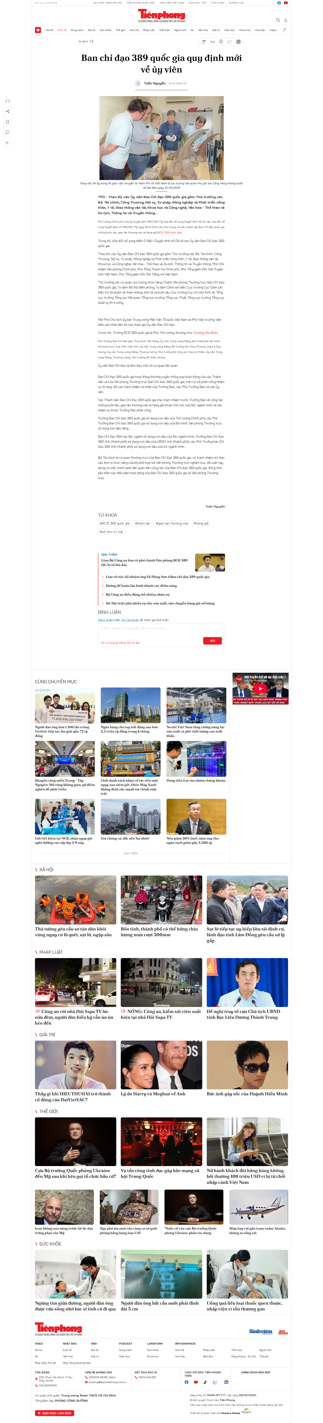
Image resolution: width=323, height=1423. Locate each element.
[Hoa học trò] (283, 1332)
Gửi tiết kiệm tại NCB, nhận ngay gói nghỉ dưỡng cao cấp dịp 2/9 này (63, 840)
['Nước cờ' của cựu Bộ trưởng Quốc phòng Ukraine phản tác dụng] (193, 1207)
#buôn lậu (142, 523)
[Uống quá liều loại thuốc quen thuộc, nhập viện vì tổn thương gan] (247, 1274)
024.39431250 (48, 1385)
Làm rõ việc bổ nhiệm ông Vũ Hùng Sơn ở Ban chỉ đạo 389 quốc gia (158, 577)
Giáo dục (229, 30)
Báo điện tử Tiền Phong (161, 15)
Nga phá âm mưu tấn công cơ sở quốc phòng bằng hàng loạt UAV (129, 1230)
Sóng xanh (77, 30)
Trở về (7, 143)
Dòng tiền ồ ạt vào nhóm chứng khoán (196, 780)
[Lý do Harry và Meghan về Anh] (161, 1065)
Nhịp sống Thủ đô (45, 1363)
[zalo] (217, 1382)
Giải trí (216, 30)
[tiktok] (207, 1382)
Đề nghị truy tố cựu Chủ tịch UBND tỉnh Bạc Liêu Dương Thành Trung (243, 1014)
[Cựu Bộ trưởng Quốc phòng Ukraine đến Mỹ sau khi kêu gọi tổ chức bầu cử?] (75, 1141)
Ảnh (94, 1343)
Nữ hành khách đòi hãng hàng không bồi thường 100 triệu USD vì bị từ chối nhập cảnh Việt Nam (246, 1176)
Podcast (125, 1343)
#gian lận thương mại (172, 523)
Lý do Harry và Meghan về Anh (153, 1094)
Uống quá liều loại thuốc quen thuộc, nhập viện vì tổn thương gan (244, 1306)
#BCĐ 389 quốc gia (115, 523)
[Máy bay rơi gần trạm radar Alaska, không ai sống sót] (258, 1207)
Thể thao (164, 30)
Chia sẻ (7, 111)
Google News (238, 41)
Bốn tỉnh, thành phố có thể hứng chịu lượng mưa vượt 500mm (159, 932)
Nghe (7, 101)
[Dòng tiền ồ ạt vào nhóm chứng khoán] (196, 759)
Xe (192, 30)
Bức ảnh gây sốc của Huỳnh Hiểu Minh (247, 1094)
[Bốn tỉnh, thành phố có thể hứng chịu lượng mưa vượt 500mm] (161, 900)
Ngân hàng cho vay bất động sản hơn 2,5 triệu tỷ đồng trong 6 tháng (129, 729)
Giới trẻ (134, 30)
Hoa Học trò (197, 2)
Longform (155, 1343)
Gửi (212, 641)
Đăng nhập (105, 620)
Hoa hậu (260, 30)
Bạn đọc (208, 1356)
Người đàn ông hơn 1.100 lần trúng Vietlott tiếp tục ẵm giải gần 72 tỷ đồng (62, 731)
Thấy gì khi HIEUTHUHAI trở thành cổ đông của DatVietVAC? (73, 1096)
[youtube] (286, 3)
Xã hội (49, 30)
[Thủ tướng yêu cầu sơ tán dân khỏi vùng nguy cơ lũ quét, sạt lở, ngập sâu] (75, 900)
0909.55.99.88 (98, 1377)
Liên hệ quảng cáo (98, 1372)
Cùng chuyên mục (56, 681)
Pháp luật (149, 30)
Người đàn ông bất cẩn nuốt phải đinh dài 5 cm (160, 1306)
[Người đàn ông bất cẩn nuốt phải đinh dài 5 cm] (161, 1274)
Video (273, 30)
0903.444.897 (147, 1377)
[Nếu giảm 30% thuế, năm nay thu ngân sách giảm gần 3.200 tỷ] (196, 817)
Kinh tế (62, 30)
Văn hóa (203, 30)
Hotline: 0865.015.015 (107, 2)
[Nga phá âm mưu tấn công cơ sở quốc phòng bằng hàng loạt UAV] (129, 1207)
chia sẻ (204, 41)
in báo (221, 41)
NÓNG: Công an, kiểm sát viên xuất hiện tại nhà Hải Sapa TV (161, 1014)
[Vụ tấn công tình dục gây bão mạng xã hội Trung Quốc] (161, 1141)
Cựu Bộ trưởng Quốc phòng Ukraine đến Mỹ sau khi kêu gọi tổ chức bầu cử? (75, 1173)
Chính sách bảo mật (256, 1372)
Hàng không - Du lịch (243, 1356)
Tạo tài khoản (130, 620)
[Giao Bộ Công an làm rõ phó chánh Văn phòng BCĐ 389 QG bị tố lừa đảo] (210, 563)
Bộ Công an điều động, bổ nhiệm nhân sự (137, 594)
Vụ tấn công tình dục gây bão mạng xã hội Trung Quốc (160, 1173)
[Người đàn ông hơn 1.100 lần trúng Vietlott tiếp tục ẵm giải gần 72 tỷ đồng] (65, 705)
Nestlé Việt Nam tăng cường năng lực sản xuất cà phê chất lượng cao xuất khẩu (196, 731)
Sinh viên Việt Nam (172, 2)
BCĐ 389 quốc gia (169, 232)
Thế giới (120, 30)
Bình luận (7, 132)
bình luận (229, 41)
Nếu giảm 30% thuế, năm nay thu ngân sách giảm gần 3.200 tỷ (193, 840)
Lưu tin (7, 122)
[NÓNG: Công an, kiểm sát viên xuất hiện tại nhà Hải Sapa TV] (161, 982)
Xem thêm (285, 30)
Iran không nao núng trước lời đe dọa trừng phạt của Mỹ (64, 1230)
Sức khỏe (105, 30)
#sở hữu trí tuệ (111, 532)
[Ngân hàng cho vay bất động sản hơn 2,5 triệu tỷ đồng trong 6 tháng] (131, 705)
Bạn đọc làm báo (56, 1413)
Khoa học (245, 30)
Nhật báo (70, 1343)
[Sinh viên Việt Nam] (261, 1332)
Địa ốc (92, 30)
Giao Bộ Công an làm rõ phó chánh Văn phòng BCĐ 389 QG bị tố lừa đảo (144, 562)
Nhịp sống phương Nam (77, 1363)
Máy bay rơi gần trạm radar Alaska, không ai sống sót (257, 1230)
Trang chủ (38, 30)
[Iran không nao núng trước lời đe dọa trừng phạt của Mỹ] (64, 1207)
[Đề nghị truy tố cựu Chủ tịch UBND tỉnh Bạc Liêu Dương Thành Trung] (247, 982)
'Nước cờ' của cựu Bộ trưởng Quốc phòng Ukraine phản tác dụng (190, 1230)
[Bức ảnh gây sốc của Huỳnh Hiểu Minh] (247, 1065)
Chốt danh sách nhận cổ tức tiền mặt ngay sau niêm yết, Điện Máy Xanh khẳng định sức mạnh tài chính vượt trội (129, 787)
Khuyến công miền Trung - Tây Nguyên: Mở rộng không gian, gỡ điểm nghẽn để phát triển (65, 784)
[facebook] (279, 3)
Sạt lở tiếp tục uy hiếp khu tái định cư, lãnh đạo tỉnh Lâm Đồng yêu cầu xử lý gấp (246, 934)
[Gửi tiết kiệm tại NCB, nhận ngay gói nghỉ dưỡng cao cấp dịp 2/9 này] (65, 817)
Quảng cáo (236, 2)
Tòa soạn (217, 2)
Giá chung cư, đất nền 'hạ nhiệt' (125, 838)
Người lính (180, 30)
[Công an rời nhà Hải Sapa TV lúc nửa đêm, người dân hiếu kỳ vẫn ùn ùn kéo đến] (75, 982)
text (212, 41)
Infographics (185, 1343)
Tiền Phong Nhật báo (140, 2)
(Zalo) (112, 1377)
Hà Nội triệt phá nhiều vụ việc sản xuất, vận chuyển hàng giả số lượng (160, 603)
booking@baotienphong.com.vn (107, 1382)
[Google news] (228, 1382)
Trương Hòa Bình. (205, 333)
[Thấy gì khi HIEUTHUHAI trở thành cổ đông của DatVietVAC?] (75, 1065)
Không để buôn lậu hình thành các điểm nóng (141, 586)
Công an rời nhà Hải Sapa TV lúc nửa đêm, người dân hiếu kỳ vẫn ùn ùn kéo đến (74, 1017)
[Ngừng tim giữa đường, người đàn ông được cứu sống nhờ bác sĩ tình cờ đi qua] (75, 1274)
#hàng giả (201, 523)
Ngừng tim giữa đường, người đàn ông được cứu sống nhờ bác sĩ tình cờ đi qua (75, 1306)
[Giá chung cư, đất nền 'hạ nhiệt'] (131, 817)
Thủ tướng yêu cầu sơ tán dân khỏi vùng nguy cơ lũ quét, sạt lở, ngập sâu (73, 932)
